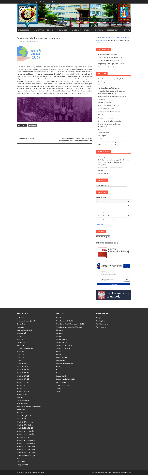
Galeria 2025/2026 (23, 364)
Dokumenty (60, 333)
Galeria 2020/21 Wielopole (26, 453)
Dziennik (50, 30)
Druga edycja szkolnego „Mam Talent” (111, 64)
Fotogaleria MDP (22, 465)
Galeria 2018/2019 (23, 385)
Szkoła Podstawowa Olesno (35, 472)
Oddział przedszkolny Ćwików (66, 379)
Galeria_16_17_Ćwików (64, 345)
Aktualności (62, 30)
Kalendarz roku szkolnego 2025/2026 (110, 79)
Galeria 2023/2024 (23, 370)
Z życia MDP (21, 462)
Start (19, 2)
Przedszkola (112, 30)
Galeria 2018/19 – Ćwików (25, 431)
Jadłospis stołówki (23, 400)
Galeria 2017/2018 (23, 388)
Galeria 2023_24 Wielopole (26, 443)
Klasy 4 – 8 (20, 358)
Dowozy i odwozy (22, 403)
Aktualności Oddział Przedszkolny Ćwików (70, 324)
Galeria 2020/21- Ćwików (25, 425)
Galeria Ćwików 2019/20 (25, 428)
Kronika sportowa (104, 82)
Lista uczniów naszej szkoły (26, 321)
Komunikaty (60, 361)
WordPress (108, 472)
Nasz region (102, 136)
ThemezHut (127, 472)
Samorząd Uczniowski (24, 330)
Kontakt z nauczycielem (106, 109)
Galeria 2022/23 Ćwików (25, 422)
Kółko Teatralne (103, 133)
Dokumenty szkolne (27, 2)
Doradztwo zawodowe (105, 118)
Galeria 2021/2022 (23, 376)
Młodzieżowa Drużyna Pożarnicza (67, 367)
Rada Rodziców (22, 333)
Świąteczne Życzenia (26, 138)
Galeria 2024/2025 (23, 367)
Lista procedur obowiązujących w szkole (111, 142)
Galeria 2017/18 (61, 342)
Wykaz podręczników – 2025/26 (108, 106)
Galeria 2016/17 (61, 339)
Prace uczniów (103, 173)
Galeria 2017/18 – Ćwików (25, 434)
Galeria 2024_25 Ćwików (25, 416)
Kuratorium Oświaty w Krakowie (109, 112)
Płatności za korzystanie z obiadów (29, 407)
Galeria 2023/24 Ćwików (25, 419)
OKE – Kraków (102, 115)
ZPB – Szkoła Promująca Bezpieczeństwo (112, 145)
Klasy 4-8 (59, 355)
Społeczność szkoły (63, 385)
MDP (124, 30)
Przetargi (101, 129)
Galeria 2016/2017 (23, 391)
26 (103, 219)
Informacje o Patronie (105, 157)
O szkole (59, 373)
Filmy (100, 139)
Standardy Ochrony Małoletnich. (109, 88)
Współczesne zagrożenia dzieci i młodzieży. (112, 97)
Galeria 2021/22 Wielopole (26, 449)
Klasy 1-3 (59, 351)
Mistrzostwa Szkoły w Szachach (108, 67)
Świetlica (99, 30)
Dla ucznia (74, 30)
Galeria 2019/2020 (23, 382)
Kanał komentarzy (102, 324)
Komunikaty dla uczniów (64, 364)
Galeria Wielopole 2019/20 (26, 456)
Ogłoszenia (38, 2)
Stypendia (101, 100)
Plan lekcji (20, 351)
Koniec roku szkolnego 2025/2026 (109, 61)
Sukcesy (100, 85)
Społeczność (23, 30)
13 (108, 212)
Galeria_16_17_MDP (63, 348)
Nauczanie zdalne (62, 370)
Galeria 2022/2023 (23, 373)
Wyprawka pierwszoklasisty (107, 54)
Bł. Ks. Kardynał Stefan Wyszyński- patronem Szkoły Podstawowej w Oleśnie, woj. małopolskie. (113, 162)
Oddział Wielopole (23, 437)
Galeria (87, 30)
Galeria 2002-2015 (23, 394)
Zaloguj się (99, 318)
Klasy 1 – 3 (20, 355)
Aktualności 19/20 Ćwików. (65, 321)
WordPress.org (101, 327)
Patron (45, 2)
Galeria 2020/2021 (23, 379)
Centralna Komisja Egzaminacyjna (109, 121)
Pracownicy (20, 327)
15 (118, 212)
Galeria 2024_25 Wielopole (26, 440)
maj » (102, 225)
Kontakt (51, 2)
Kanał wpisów (100, 321)
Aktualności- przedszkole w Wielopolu (69, 327)
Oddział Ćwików (22, 413)
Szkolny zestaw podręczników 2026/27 (111, 58)
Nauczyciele (21, 324)
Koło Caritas (39, 30)
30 (123, 219)
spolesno (35, 41)
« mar (98, 225)
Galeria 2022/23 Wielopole (26, 446)
